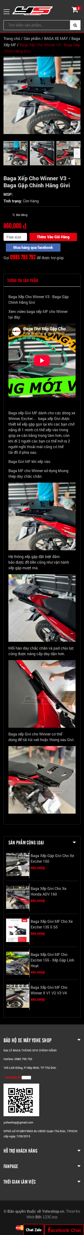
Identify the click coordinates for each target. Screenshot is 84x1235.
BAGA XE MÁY (56, 38)
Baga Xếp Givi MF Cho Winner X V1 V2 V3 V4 (49, 990)
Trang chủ (12, 38)
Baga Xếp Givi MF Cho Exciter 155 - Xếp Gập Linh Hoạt (52, 960)
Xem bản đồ (13, 1077)
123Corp (50, 1217)
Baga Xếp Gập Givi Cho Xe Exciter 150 (52, 858)
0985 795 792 (23, 257)
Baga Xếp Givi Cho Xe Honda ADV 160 (48, 891)
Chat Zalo (34, 1229)
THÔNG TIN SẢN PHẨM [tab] (22, 280)
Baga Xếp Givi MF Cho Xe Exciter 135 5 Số (52, 924)
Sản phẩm (32, 38)
